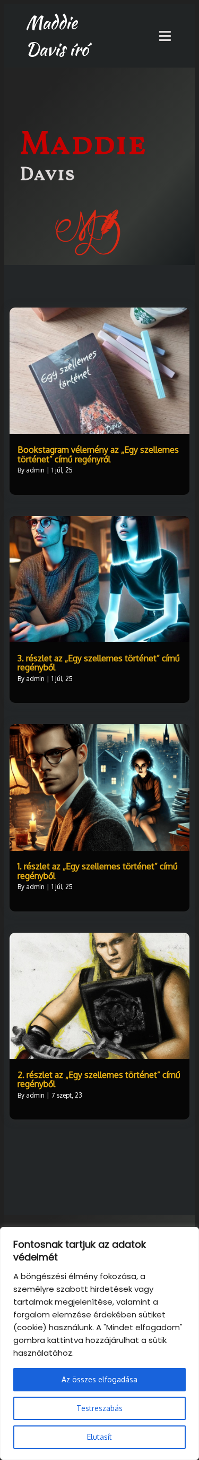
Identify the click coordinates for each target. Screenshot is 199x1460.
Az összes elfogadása (99, 1379)
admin (35, 470)
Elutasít (99, 1436)
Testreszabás (99, 1408)
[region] (99, 1343)
